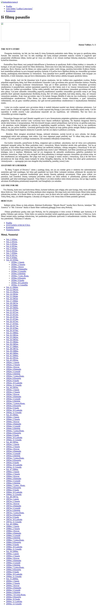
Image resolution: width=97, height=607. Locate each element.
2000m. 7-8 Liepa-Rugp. (16, 595)
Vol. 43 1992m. (12, 360)
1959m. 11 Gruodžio (19, 285)
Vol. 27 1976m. (12, 324)
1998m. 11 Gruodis (13, 549)
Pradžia (9, 6)
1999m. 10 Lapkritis (14, 574)
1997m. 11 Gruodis (13, 522)
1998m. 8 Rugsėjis (13, 542)
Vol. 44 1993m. (12, 387)
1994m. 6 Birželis (13, 428)
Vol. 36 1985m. (12, 344)
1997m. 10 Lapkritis (14, 519)
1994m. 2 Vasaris (13, 419)
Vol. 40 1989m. (12, 353)
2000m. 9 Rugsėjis (13, 597)
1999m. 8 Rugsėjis (13, 570)
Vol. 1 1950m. (11, 239)
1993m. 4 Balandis (13, 396)
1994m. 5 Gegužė (13, 426)
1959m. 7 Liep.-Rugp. (20, 276)
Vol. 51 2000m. (12, 579)
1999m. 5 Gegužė (13, 563)
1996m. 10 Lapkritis (14, 492)
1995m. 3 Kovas (12, 449)
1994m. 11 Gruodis (13, 440)
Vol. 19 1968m (12, 305)
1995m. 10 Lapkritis (14, 465)
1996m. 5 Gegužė (13, 481)
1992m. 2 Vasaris (13, 365)
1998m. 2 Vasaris (13, 529)
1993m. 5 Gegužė (13, 399)
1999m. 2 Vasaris (13, 556)
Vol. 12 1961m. (12, 289)
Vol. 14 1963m (12, 294)
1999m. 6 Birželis (13, 565)
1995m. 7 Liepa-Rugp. (15, 458)
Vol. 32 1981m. (12, 335)
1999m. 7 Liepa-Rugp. (15, 567)
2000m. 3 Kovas (12, 585)
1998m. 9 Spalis (12, 544)
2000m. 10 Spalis (13, 599)
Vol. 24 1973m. (12, 317)
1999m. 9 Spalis (12, 572)
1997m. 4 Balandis (13, 506)
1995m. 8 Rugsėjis (13, 460)
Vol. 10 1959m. (12, 260)
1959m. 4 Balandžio (19, 269)
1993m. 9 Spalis (12, 408)
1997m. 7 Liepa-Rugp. (15, 513)
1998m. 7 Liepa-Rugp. (15, 540)
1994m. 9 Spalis (12, 435)
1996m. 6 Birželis (13, 483)
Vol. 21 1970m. (12, 310)
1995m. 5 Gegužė (13, 453)
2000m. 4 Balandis (13, 588)
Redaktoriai (10, 11)
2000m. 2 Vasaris (13, 583)
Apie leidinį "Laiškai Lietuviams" (19, 9)
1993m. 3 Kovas (12, 394)
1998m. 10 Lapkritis (14, 547)
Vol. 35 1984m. (12, 342)
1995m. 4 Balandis (13, 451)
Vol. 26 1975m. (12, 321)
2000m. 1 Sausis (12, 581)
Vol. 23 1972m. (12, 314)
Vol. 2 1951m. (11, 242)
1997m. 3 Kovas (12, 504)
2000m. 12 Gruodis (14, 604)
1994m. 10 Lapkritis (14, 437)
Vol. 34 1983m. (12, 340)
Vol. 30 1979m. (12, 330)
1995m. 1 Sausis (12, 444)
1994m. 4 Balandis (13, 424)
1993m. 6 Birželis (13, 401)
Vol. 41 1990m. (12, 355)
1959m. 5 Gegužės (18, 271)
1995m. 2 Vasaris (13, 447)
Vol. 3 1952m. (11, 244)
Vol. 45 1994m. (12, 415)
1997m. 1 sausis (12, 499)
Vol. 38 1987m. (12, 349)
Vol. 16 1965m (12, 299)
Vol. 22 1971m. (12, 312)
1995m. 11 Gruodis (13, 467)
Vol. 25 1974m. (12, 319)
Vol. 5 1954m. (11, 248)
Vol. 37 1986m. (12, 346)
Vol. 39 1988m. (12, 351)
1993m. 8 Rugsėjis (13, 406)
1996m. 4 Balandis (13, 478)
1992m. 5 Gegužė (13, 371)
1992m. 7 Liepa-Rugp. (15, 376)
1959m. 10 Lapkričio (19, 283)
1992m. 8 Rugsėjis (13, 378)
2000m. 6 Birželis (13, 592)
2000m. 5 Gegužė (13, 590)
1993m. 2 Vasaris (13, 392)
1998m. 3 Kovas (12, 531)
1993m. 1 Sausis (12, 390)
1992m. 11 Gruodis (13, 385)
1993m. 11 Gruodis (13, 412)
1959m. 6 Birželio (18, 274)
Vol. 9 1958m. (11, 258)
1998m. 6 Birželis (13, 538)
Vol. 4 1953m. (11, 246)
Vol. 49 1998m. (12, 524)
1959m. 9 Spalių (17, 280)
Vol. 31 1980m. (12, 333)
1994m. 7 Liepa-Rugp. (15, 431)
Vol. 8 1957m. (11, 255)
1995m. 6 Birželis (13, 456)
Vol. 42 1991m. (12, 358)
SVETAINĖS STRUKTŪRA (18, 225)
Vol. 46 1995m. (12, 442)
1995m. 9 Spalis (12, 463)
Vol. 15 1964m (12, 296)
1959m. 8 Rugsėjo (18, 278)
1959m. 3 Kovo (17, 267)
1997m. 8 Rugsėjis (13, 515)
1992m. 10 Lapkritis (14, 383)
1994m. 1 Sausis (12, 417)
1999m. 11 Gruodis (13, 576)
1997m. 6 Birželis (13, 510)
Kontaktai (10, 227)
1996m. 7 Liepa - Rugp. (15, 485)
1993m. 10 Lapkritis (14, 410)
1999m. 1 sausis (12, 554)
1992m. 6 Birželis (13, 374)
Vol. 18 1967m (12, 303)
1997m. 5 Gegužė (13, 508)
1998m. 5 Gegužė (13, 535)
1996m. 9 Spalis (12, 490)
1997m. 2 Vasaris (13, 501)
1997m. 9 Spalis (12, 517)
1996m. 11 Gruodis (13, 494)
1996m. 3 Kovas (12, 476)
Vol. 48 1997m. (12, 497)
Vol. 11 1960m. (12, 287)
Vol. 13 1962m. (12, 292)
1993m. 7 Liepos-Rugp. (15, 403)
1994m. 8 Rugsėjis (13, 433)
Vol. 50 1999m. (12, 551)
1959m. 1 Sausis (17, 262)
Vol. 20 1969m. (12, 308)
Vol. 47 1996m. (12, 469)
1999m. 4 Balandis (13, 560)
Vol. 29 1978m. (12, 328)
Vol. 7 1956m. (11, 253)
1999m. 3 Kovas (12, 558)
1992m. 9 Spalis (12, 381)
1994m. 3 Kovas (12, 422)
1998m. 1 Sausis (12, 526)
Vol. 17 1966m (12, 301)
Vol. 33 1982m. (12, 337)
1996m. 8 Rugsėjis (13, 488)
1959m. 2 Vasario (18, 264)
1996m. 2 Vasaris (13, 474)
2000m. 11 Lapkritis (14, 601)
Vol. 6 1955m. (11, 251)
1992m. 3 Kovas (12, 367)
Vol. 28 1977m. (12, 326)
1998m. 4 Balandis (13, 533)
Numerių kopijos (12, 230)
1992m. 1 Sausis (12, 362)
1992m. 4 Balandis (13, 369)
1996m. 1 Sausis (12, 472)
